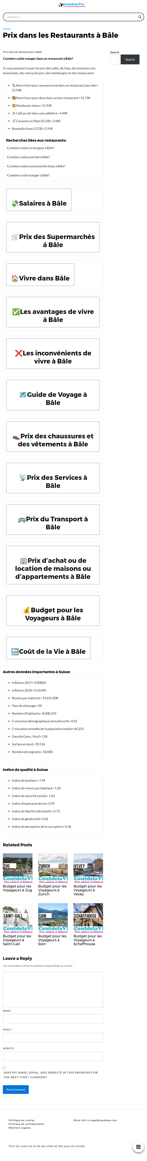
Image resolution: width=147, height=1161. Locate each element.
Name (7, 1010)
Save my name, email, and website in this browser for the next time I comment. (51, 1075)
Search (114, 52)
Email (8, 1029)
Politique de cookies (22, 1120)
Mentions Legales (20, 1127)
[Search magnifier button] (139, 16)
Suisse (7, 28)
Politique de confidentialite (26, 1123)
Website (8, 1048)
